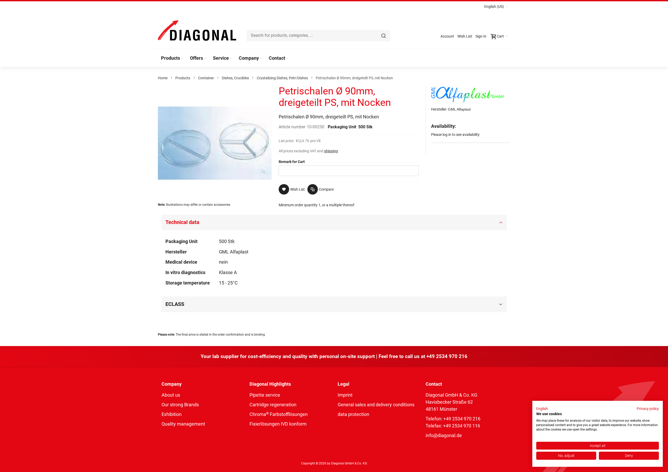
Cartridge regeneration (272, 404)
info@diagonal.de (444, 435)
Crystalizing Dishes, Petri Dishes (282, 78)
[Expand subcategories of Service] (230, 58)
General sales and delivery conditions (376, 404)
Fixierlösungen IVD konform (278, 424)
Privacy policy (648, 409)
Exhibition (172, 414)
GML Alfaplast (459, 109)
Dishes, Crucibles (235, 78)
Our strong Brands (180, 404)
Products (182, 78)
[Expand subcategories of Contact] (287, 58)
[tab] (334, 222)
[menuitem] (172, 58)
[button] (496, 6)
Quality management (183, 424)
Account (447, 36)
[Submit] (383, 35)
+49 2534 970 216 (446, 356)
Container (206, 78)
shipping (331, 151)
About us (171, 395)
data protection (353, 414)
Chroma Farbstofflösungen (278, 414)
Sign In (480, 36)
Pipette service (264, 395)
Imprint (345, 395)
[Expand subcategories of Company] (261, 58)
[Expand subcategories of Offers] (205, 58)
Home (163, 78)
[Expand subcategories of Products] (182, 58)
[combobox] (318, 35)
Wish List (464, 36)
